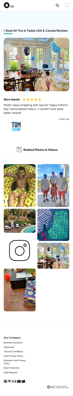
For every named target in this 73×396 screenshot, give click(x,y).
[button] (57, 5)
